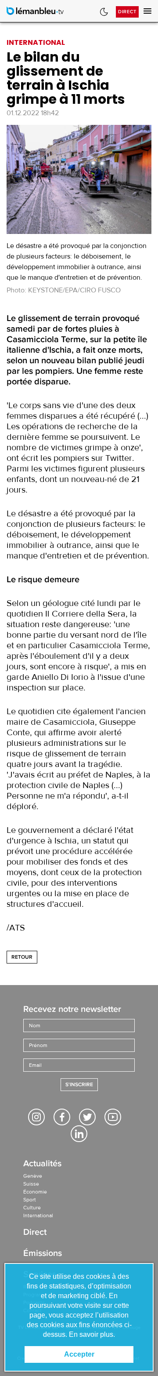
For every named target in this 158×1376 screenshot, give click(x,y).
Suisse (31, 1183)
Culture (32, 1207)
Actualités (42, 1164)
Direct (127, 12)
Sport (29, 1199)
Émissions (42, 1254)
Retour (21, 957)
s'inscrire (79, 1084)
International (38, 1215)
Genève (32, 1175)
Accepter (79, 1354)
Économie (35, 1191)
